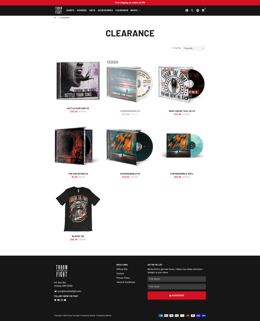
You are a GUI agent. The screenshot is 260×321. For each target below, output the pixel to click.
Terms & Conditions (125, 282)
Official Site (121, 269)
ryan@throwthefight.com (67, 291)
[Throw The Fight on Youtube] (65, 300)
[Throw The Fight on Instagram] (62, 300)
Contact (120, 273)
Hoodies (82, 10)
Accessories (105, 10)
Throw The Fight (73, 316)
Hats (92, 10)
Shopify (92, 316)
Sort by (176, 48)
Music (135, 10)
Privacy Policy (123, 278)
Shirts (70, 10)
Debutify (108, 316)
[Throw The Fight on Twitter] (55, 300)
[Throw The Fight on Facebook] (58, 300)
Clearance (122, 10)
